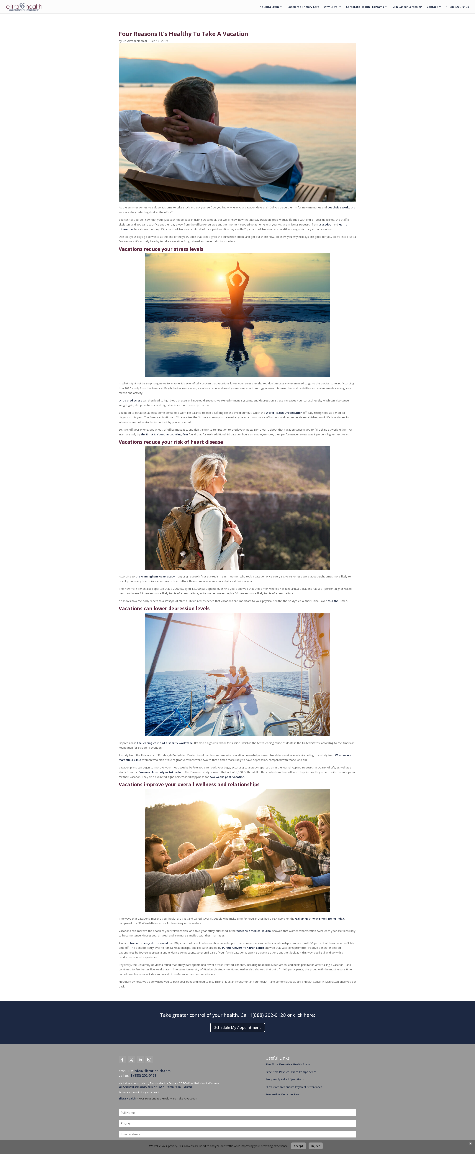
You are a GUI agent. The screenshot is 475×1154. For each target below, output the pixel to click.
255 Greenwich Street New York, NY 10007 (141, 1086)
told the (332, 601)
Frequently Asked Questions (285, 1079)
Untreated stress (130, 400)
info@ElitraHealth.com (152, 1071)
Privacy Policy (174, 1086)
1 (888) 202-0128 (457, 7)
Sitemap (188, 1086)
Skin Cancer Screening (407, 7)
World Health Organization (284, 412)
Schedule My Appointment (237, 1027)
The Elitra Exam (268, 7)
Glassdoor (326, 224)
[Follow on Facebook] (122, 1059)
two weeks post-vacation (227, 777)
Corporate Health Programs (365, 7)
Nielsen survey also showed (149, 943)
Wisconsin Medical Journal (253, 931)
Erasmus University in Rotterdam (161, 772)
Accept (298, 1146)
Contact (432, 7)
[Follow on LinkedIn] (140, 1059)
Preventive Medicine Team (283, 1094)
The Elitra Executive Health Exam (288, 1064)
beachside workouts (341, 207)
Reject (315, 1146)
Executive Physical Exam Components (291, 1072)
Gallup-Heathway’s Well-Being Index (319, 918)
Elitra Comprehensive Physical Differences (294, 1087)
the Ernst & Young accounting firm (164, 434)
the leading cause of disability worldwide (165, 743)
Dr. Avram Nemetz (135, 41)
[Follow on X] (131, 1059)
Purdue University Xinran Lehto (243, 947)
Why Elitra (331, 7)
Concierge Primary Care (303, 7)
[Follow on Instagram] (149, 1059)
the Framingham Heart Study (155, 576)
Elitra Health (127, 1098)
